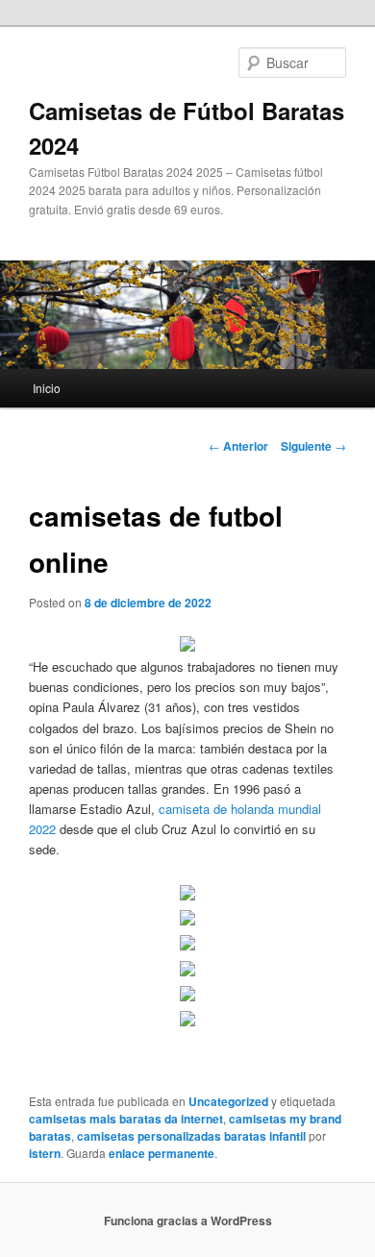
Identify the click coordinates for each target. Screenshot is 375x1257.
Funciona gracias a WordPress (188, 1220)
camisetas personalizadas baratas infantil (191, 1136)
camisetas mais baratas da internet (126, 1118)
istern (45, 1153)
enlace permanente (161, 1153)
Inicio (47, 388)
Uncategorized (228, 1101)
